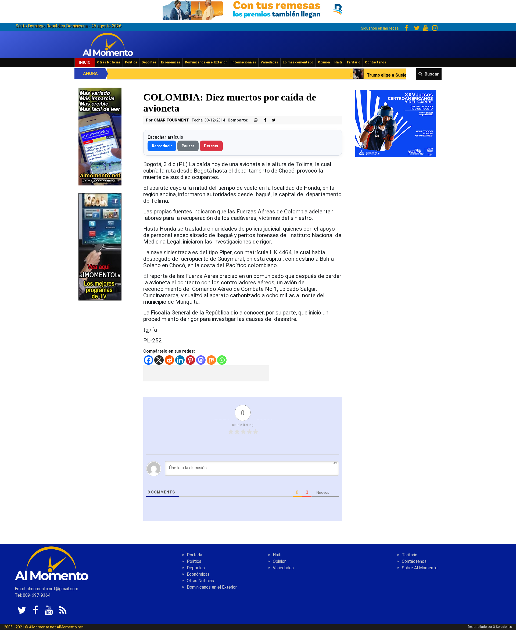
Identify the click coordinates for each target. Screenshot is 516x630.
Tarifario (353, 62)
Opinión (324, 62)
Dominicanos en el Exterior (206, 62)
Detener (211, 146)
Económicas (170, 62)
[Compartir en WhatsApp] (253, 120)
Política (131, 62)
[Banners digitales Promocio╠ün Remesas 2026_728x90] (258, 9)
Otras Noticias (108, 62)
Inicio (85, 62)
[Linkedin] (180, 360)
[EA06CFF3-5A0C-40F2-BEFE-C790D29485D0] (99, 246)
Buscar (432, 74)
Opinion (279, 561)
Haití (338, 62)
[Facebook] (148, 360)
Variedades (269, 62)
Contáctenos (375, 62)
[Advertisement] (206, 373)
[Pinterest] (190, 360)
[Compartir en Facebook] (263, 120)
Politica (194, 561)
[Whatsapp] (222, 360)
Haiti (277, 554)
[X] (159, 360)
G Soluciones (502, 627)
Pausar (188, 146)
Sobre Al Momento (420, 567)
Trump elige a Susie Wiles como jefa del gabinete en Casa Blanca (384, 75)
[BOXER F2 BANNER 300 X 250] (395, 123)
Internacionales (243, 62)
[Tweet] (272, 120)
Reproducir (162, 146)
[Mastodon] (201, 360)
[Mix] (211, 360)
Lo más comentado (298, 62)
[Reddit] (169, 360)
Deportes (149, 62)
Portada (194, 554)
